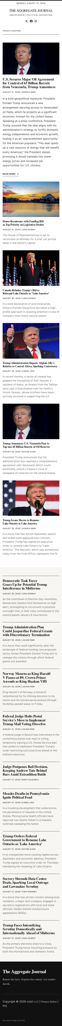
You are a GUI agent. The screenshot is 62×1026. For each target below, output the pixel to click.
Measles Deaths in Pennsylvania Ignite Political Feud (26, 795)
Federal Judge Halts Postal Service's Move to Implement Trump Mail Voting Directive (24, 719)
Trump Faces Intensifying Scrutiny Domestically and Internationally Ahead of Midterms (29, 928)
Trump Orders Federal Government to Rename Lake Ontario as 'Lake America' (24, 839)
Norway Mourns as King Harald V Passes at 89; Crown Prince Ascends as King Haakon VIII (26, 677)
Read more (9, 174)
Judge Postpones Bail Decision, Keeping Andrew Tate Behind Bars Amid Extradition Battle (25, 770)
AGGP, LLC (33, 1001)
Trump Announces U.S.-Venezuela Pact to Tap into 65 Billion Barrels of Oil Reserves (26, 445)
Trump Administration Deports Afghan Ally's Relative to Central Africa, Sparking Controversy (30, 364)
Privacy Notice (49, 1001)
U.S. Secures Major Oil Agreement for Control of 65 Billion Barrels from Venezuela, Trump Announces (29, 83)
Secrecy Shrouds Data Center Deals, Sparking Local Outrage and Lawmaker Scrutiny (26, 882)
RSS (5, 1005)
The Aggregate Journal (24, 971)
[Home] (31, 10)
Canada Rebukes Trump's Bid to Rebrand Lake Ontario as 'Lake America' (26, 292)
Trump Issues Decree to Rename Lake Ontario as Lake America (21, 521)
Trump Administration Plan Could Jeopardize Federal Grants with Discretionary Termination (27, 630)
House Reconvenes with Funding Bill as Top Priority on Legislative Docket (23, 223)
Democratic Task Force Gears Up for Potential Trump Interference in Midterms (25, 584)
